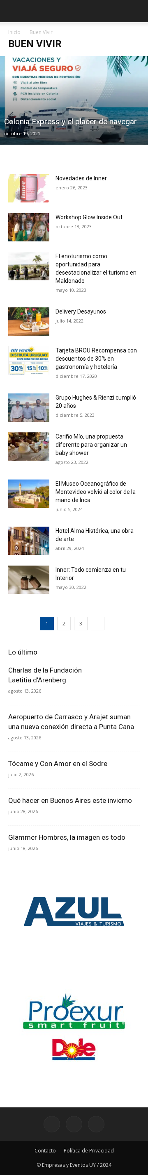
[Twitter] (96, 1124)
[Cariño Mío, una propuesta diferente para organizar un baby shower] (28, 446)
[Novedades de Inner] (28, 188)
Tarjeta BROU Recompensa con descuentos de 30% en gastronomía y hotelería (96, 358)
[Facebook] (52, 1124)
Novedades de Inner (81, 178)
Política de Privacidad (89, 1150)
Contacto (45, 1150)
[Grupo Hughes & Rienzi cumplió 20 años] (28, 407)
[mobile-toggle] (14, 11)
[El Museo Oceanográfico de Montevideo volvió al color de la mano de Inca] (28, 494)
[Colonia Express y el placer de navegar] (74, 100)
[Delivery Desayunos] (28, 321)
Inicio (14, 32)
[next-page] (97, 623)
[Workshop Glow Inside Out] (28, 227)
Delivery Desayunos (81, 311)
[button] (136, 11)
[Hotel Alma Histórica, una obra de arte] (28, 541)
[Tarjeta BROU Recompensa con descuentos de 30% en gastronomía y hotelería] (28, 360)
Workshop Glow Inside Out (89, 217)
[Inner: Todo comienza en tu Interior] (28, 580)
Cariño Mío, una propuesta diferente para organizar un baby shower (91, 444)
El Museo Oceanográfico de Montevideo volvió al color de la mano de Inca (96, 491)
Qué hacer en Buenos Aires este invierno (70, 800)
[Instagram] (74, 1124)
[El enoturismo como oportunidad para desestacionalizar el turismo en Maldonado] (28, 266)
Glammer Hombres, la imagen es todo (66, 837)
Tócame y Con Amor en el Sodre (57, 763)
